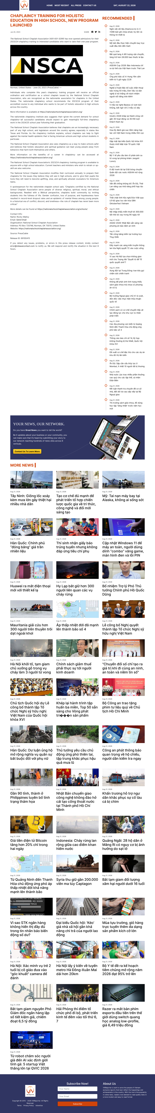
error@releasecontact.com (22, 246)
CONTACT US (89, 5)
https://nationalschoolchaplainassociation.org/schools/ (62, 209)
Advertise (39, 1105)
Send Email (21, 220)
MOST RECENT (62, 5)
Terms (19, 1105)
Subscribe (77, 1104)
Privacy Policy (28, 1105)
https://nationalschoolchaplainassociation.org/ (61, 112)
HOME (50, 5)
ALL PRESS (76, 5)
